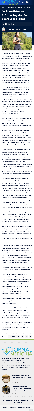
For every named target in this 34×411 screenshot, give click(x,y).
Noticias (25, 29)
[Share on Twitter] (6, 24)
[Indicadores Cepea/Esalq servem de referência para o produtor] (6, 378)
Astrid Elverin (10, 29)
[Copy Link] (14, 24)
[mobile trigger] (30, 2)
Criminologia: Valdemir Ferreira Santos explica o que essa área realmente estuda (22, 389)
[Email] (26, 336)
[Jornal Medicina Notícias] (10, 2)
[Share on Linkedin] (8, 24)
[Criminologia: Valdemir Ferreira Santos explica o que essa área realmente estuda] (6, 389)
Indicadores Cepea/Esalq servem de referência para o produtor (21, 378)
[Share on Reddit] (11, 24)
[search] (19, 2)
